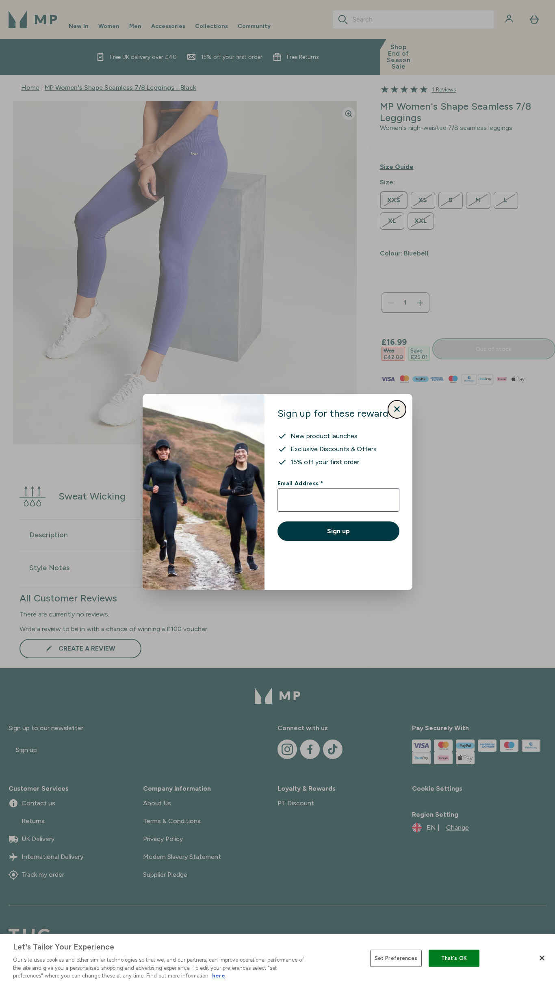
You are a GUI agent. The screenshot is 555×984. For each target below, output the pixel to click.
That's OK (454, 958)
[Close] (542, 958)
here (218, 976)
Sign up (338, 531)
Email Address (300, 483)
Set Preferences (396, 958)
